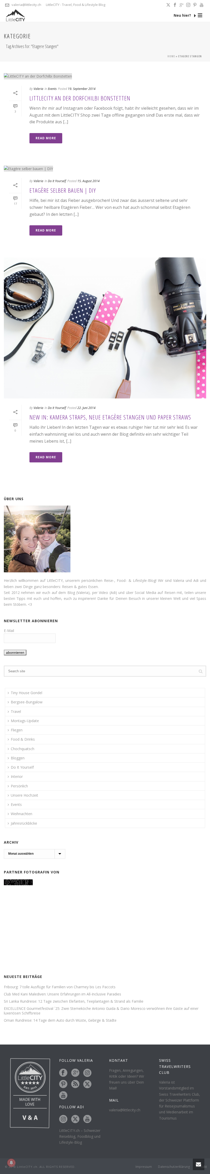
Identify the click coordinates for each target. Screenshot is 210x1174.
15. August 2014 (88, 181)
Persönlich (19, 786)
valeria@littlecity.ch (26, 4)
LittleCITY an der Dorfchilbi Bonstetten (79, 98)
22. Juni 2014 (86, 408)
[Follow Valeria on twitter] (87, 1084)
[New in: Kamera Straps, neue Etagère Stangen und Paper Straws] (105, 327)
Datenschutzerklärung (174, 1167)
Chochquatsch (22, 748)
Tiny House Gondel (26, 692)
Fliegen (17, 730)
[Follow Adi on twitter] (75, 1119)
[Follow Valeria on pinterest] (63, 1084)
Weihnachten (21, 813)
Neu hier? (183, 15)
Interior (17, 776)
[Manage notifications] (11, 1163)
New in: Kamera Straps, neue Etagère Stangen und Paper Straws (110, 417)
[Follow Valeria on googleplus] (75, 1073)
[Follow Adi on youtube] (87, 1119)
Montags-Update (25, 720)
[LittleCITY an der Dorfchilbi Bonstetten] (105, 76)
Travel (16, 711)
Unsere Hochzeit (24, 795)
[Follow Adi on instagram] (63, 1119)
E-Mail (9, 630)
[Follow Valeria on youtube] (63, 1095)
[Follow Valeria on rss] (75, 1084)
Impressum (143, 1167)
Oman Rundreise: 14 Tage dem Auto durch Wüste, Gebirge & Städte (60, 1020)
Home (171, 56)
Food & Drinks (23, 739)
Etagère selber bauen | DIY (62, 190)
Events (52, 89)
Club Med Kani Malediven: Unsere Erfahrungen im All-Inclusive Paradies (62, 994)
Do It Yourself (57, 181)
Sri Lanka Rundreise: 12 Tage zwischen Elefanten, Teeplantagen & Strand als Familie (73, 1001)
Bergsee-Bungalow (27, 702)
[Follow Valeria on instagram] (87, 1073)
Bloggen (18, 758)
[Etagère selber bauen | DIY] (105, 168)
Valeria (38, 89)
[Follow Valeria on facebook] (63, 1073)
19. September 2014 (82, 89)
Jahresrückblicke (24, 823)
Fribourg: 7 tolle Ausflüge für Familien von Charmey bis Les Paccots (60, 987)
